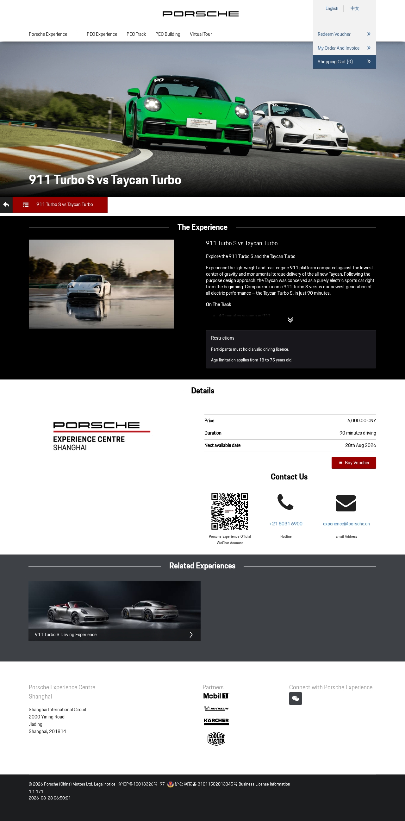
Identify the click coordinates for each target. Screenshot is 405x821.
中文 (355, 8)
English (332, 8)
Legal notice (104, 784)
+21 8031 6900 (285, 524)
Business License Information (264, 784)
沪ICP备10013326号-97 (141, 784)
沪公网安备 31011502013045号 (206, 784)
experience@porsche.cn (346, 524)
